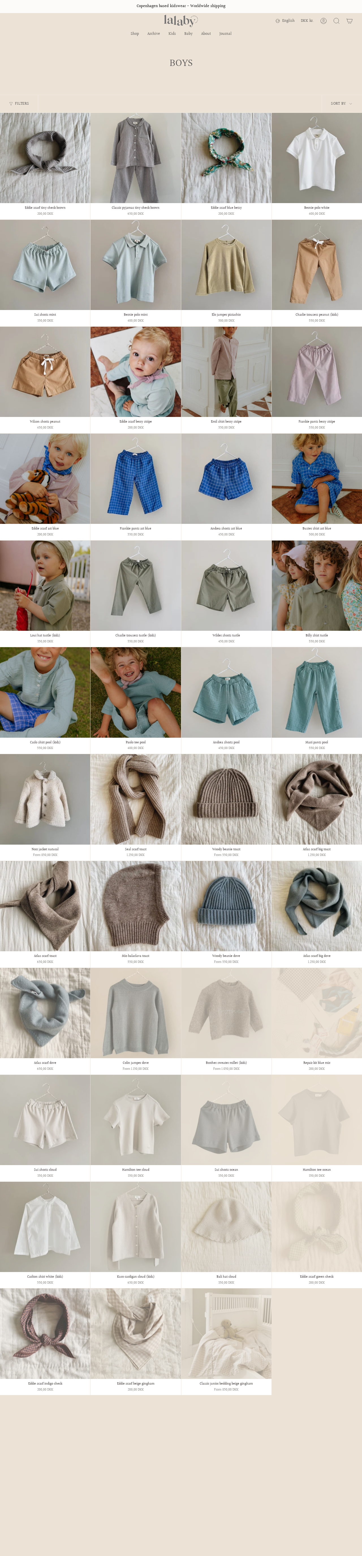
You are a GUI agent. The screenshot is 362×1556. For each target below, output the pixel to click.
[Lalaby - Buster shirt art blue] (317, 479)
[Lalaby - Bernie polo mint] (135, 265)
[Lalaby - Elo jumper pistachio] (226, 265)
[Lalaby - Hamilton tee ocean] (317, 1120)
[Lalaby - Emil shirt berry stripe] (226, 372)
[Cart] (349, 21)
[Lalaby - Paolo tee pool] (135, 692)
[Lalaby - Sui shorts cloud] (45, 1120)
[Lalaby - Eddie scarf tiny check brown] (45, 158)
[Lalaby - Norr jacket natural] (45, 799)
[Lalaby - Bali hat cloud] (226, 1227)
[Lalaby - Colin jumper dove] (135, 1013)
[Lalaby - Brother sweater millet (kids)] (226, 1013)
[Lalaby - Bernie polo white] (317, 158)
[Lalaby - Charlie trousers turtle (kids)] (135, 586)
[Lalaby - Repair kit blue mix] (317, 1013)
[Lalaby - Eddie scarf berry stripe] (135, 372)
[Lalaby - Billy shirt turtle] (317, 586)
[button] (134, 34)
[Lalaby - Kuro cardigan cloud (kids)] (135, 1227)
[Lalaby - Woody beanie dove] (226, 906)
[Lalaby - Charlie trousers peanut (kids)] (317, 265)
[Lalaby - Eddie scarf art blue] (45, 479)
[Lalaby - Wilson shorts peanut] (45, 372)
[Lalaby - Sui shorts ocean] (226, 1120)
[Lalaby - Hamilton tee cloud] (135, 1120)
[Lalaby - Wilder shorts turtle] (226, 586)
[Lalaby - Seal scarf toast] (135, 799)
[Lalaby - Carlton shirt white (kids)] (45, 1227)
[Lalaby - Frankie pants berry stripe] (317, 372)
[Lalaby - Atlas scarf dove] (45, 1013)
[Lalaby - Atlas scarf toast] (45, 906)
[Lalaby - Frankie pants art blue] (135, 479)
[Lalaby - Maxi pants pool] (317, 692)
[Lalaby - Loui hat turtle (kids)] (45, 586)
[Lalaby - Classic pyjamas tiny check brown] (135, 158)
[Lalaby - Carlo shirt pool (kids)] (45, 692)
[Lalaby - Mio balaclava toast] (135, 906)
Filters (22, 104)
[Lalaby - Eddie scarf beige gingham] (135, 1333)
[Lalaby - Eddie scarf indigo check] (45, 1333)
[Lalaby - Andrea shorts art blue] (226, 479)
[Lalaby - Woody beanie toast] (226, 799)
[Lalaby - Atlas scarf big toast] (317, 799)
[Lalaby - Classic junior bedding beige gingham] (226, 1333)
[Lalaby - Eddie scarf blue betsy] (226, 158)
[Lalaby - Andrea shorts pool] (226, 692)
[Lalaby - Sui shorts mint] (45, 265)
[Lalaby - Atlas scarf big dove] (317, 906)
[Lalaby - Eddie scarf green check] (317, 1227)
